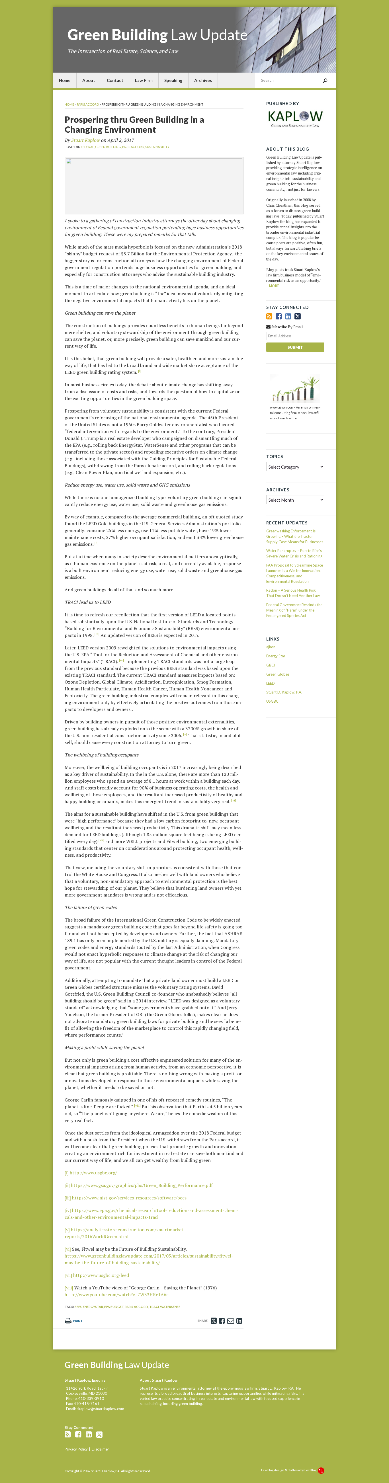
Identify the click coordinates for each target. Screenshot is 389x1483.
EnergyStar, (93, 1306)
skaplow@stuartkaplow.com (100, 1408)
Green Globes (277, 674)
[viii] (69, 1288)
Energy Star (275, 656)
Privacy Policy (76, 1449)
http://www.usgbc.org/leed (101, 1275)
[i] (67, 1173)
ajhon (270, 647)
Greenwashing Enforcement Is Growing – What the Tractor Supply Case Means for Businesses (294, 536)
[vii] (68, 1275)
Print (78, 1321)
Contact (115, 80)
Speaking (173, 80)
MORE (274, 285)
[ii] (67, 1185)
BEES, (78, 1306)
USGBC (272, 701)
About (88, 80)
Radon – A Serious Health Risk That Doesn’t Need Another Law (293, 593)
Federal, (88, 147)
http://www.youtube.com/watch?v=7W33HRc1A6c (117, 1294)
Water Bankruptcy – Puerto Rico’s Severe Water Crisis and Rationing (294, 553)
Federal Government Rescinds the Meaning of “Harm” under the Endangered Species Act (294, 610)
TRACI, (154, 1306)
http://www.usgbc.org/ (93, 1173)
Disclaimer (100, 1449)
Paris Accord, (133, 147)
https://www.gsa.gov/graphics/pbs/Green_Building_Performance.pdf (142, 1185)
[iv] (68, 1210)
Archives (203, 80)
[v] (67, 1229)
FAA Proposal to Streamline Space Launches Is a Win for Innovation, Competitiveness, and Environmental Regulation (294, 573)
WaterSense (170, 1306)
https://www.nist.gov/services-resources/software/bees (129, 1198)
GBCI (270, 665)
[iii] (68, 1198)
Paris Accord (88, 104)
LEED (270, 683)
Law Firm (144, 80)
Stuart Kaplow (85, 140)
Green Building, (108, 147)
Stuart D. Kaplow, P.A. (284, 692)
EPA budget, (114, 1306)
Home (65, 80)
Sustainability (157, 147)
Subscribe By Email (287, 326)
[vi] (68, 1249)
